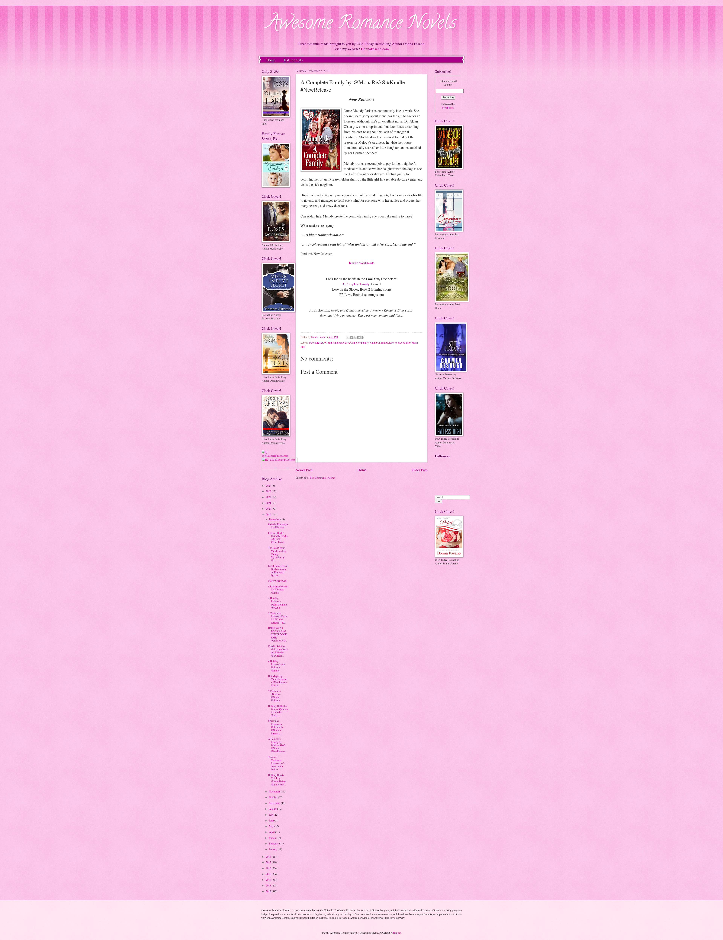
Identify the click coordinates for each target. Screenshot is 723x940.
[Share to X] (355, 337)
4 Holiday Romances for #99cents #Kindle (276, 665)
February (274, 843)
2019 (269, 514)
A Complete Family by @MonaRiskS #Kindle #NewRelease (277, 745)
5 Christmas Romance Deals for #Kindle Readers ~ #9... (277, 617)
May (271, 826)
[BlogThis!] (351, 337)
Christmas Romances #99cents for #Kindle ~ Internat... (276, 727)
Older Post (419, 469)
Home (270, 59)
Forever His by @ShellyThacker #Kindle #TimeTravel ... (278, 537)
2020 (269, 508)
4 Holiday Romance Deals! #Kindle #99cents (277, 602)
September (275, 803)
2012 (269, 891)
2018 (269, 856)
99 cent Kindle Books (335, 342)
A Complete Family (355, 284)
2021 (269, 503)
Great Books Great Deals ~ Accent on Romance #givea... (278, 570)
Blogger (396, 932)
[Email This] (348, 337)
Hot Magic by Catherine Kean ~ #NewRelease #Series (277, 680)
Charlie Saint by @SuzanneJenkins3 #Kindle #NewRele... (278, 650)
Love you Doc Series (400, 342)
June (271, 820)
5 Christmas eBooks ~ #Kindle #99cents (274, 695)
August (273, 809)
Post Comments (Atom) (322, 477)
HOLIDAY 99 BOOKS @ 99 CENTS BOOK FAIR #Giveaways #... (277, 634)
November (275, 791)
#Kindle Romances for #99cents (278, 525)
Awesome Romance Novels (361, 24)
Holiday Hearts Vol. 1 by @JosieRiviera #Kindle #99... (277, 779)
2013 (269, 885)
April (272, 832)
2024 (269, 485)
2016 (269, 868)
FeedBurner (448, 107)
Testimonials (293, 59)
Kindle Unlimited (379, 342)
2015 (269, 874)
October (273, 797)
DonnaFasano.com (375, 48)
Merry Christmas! (277, 581)
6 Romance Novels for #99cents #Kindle (278, 589)
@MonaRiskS (316, 342)
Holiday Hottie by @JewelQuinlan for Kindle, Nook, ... (278, 710)
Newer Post (304, 469)
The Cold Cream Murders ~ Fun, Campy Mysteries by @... (277, 554)
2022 (269, 497)
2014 (269, 879)
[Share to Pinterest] (362, 337)
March (272, 838)
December (274, 519)
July (271, 814)
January (273, 849)
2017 (269, 862)
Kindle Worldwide (361, 262)
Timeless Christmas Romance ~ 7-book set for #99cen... (276, 763)
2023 (269, 491)
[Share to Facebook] (359, 337)
